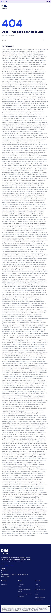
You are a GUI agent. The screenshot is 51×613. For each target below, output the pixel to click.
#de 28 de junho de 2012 (40, 176)
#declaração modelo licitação (26, 186)
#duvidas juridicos (21, 247)
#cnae (9, 133)
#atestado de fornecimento (28, 98)
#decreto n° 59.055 (39, 210)
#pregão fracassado (39, 436)
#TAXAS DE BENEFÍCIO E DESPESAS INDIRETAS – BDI (16, 516)
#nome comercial (37, 386)
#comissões (25, 139)
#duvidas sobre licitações (23, 249)
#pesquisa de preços (21, 414)
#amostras (5, 83)
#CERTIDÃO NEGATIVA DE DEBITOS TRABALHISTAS (21, 124)
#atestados (34, 100)
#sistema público (6, 511)
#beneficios (30, 109)
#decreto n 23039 (33, 201)
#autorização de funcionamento (18, 105)
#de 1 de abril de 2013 (10, 163)
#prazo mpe (5, 425)
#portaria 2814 (25, 417)
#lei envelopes (19, 339)
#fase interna (40, 285)
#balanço (18, 107)
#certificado (5, 128)
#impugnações (38, 298)
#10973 (8, 51)
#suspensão (10, 514)
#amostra (39, 81)
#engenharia (22, 262)
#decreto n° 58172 (17, 210)
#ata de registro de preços (23, 94)
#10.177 (26, 49)
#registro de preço (7, 486)
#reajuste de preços (12, 477)
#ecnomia (33, 249)
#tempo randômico (27, 520)
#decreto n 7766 (6, 204)
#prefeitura (33, 430)
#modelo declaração (11, 382)
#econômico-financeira (36, 251)
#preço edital (10, 429)
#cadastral (29, 111)
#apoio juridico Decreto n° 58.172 (15, 85)
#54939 (19, 57)
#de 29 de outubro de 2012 (37, 178)
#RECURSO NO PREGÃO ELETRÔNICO (25, 479)
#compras (40, 141)
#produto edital (29, 447)
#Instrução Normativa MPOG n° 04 (13, 309)
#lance (9, 324)
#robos (32, 501)
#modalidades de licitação (22, 378)
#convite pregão (20, 152)
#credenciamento (7, 156)
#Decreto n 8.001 (19, 206)
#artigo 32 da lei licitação (25, 88)
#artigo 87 (6, 90)
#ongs (40, 399)
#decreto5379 (24, 225)
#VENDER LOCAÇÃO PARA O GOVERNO (31, 533)
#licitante (4, 357)
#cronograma (32, 158)
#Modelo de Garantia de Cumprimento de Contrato (23, 380)
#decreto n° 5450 (7, 210)
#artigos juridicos (20, 90)
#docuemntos (11, 238)
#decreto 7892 (14, 195)
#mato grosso (44, 363)
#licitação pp (5, 354)
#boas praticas (21, 111)
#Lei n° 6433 (15, 343)
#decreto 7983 (6, 197)
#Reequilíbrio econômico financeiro (33, 481)
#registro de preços (18, 486)
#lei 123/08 (21, 328)
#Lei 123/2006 (29, 328)
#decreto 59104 (33, 191)
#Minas (4, 376)
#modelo (33, 378)
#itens (26, 320)
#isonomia (18, 320)
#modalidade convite (20, 376)
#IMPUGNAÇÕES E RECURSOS (10, 300)
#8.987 (12, 62)
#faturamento (5, 286)
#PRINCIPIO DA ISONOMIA (26, 440)
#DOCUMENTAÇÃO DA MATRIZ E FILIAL (35, 238)
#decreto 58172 (24, 189)
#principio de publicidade (23, 442)
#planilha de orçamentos (23, 415)
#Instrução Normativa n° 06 (28, 315)
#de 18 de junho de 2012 (30, 171)
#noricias (44, 386)
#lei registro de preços (12, 346)
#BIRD (15, 111)
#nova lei (20, 391)
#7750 (39, 58)
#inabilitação (38, 300)
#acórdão (4, 70)
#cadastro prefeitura (23, 113)
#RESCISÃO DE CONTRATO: (33, 494)
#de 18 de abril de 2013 (17, 171)
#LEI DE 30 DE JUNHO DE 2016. (10, 335)
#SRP (35, 513)
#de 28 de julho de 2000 (26, 176)
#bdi (21, 109)
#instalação (39, 305)
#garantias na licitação (39, 292)
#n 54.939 (42, 384)
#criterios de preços (22, 158)
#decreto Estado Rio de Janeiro (18, 201)
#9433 (27, 66)
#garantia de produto (32, 290)
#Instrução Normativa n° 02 (39, 311)
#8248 (19, 64)
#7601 (31, 58)
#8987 (15, 66)
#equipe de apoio (28, 268)
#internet (12, 320)
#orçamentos (13, 400)
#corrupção (22, 154)
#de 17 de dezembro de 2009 (34, 169)
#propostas (25, 453)
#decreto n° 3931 (39, 206)
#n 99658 (8, 386)
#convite (12, 152)
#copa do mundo (36, 152)
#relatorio (30, 490)
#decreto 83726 (24, 197)
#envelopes (39, 264)
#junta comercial (13, 322)
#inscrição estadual (27, 305)
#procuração (5, 447)
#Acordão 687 (11, 72)
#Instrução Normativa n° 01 (23, 311)
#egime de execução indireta (18, 257)
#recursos (39, 479)
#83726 (28, 64)
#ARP (45, 85)
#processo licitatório (41, 445)
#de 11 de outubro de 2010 (20, 165)
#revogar (10, 501)
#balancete (12, 107)
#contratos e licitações (23, 150)
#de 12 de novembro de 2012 (36, 165)
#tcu (31, 516)
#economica (5, 251)
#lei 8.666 (35, 329)
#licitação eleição (23, 350)
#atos (46, 101)
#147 (33, 51)
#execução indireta (33, 272)
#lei (23, 326)
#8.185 (44, 60)
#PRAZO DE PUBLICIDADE (17, 421)
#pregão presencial (15, 438)
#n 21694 (36, 384)
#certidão (15, 120)
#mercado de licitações (21, 372)
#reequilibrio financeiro (8, 483)
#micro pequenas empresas (36, 374)
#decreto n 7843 (26, 204)
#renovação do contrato (15, 492)
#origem (19, 402)
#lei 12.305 (10, 328)
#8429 (33, 64)
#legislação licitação (15, 326)
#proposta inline (6, 453)
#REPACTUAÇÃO (32, 492)
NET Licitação (21, 584)
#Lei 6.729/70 (22, 329)
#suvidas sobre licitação (31, 514)
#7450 (23, 58)
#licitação (4, 350)
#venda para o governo (13, 533)
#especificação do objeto (22, 270)
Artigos (36, 584)
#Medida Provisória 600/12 (17, 367)
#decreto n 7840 (16, 204)
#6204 (7, 58)
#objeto (4, 397)
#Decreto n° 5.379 (7, 208)
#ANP (17, 83)
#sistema (24, 509)
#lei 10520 (39, 326)
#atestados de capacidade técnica (34, 101)
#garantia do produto (11, 292)
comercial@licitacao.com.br (7, 565)
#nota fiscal (8, 387)
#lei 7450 (29, 329)
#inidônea (18, 305)
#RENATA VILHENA (38, 490)
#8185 (7, 64)
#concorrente (22, 144)
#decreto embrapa (29, 199)
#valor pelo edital (19, 531)
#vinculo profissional (12, 535)
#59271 (24, 57)
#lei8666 (24, 346)
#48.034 (33, 55)
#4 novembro (19, 55)
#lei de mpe (5, 337)
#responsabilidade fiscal (20, 496)
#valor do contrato (27, 529)
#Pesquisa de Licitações (8, 414)
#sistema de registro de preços (36, 509)
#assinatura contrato (19, 92)
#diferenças (9, 234)
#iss (23, 320)
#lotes (38, 359)
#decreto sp (15, 225)
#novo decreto (23, 393)
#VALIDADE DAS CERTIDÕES (9, 528)
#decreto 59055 (6, 191)
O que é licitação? (39, 599)
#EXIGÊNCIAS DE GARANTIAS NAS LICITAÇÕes (26, 281)
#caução (4, 120)
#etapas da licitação (22, 272)
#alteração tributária (34, 79)
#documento (25, 240)
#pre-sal (36, 427)
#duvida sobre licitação (16, 245)
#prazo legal (44, 423)
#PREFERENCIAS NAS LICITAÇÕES (29, 434)
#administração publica (18, 75)
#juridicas (26, 322)
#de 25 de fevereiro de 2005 (27, 174)
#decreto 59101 (24, 191)
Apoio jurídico (38, 586)
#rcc (28, 473)
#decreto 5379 (43, 187)
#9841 (31, 66)
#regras (22, 488)
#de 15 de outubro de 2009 (18, 169)
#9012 (23, 66)
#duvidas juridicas (11, 247)
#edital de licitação (7, 255)
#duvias (15, 243)
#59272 (28, 57)
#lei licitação (10, 341)
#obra (11, 399)
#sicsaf (4, 509)
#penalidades (16, 410)
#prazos (31, 427)
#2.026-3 (18, 53)
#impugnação (5, 298)
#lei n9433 (39, 344)
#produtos (37, 447)
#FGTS (12, 286)
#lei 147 (10, 329)
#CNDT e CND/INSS (21, 133)
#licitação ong (12, 352)
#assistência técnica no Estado (33, 92)
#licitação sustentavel (27, 354)
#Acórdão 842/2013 (32, 72)
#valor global (10, 531)
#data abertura (30, 159)
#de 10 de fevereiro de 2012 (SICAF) (27, 163)
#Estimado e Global (10, 272)
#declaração (10, 184)
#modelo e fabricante (23, 382)
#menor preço (26, 371)
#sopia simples (27, 513)
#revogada (5, 501)
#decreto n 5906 (10, 202)
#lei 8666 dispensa (10, 331)
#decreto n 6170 (30, 202)
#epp (44, 264)
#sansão (21, 503)
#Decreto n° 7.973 (28, 215)
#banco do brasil (12, 109)
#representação (42, 492)
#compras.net (14, 143)
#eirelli (28, 257)
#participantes (6, 408)
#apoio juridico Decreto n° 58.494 (34, 85)
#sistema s (31, 511)
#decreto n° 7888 (17, 217)
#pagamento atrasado (8, 404)
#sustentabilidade (20, 514)
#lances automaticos (22, 324)
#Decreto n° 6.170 (28, 212)
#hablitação (5, 296)
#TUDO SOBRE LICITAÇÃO (25, 526)
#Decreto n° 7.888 (7, 215)
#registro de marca (41, 485)
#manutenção (32, 361)
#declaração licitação (12, 186)
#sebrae (31, 503)
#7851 (15, 60)
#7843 (11, 60)
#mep (13, 372)
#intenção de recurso (23, 318)
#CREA (37, 154)
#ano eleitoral (12, 83)
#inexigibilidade (29, 303)
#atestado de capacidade (38, 96)
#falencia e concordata (24, 285)
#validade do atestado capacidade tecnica (29, 528)
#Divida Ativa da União (33, 236)
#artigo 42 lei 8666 (37, 88)
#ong (37, 399)
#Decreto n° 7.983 (7, 217)
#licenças (33, 348)
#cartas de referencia (16, 118)
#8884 (11, 66)
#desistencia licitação (13, 232)
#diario (37, 232)
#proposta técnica (16, 453)
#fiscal (3, 288)
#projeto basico (21, 451)
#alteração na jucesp (12, 79)
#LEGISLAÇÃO (5, 326)
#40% (24, 55)
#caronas (29, 116)
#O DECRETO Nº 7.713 (39, 395)
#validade (42, 526)
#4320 (29, 55)
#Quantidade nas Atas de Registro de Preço (19, 471)
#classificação (38, 131)
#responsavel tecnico (8, 498)
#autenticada (32, 103)
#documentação (19, 238)
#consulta (4, 146)
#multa (24, 384)
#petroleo (38, 414)
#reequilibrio (5, 481)
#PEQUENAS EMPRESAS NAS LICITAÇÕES (13, 412)
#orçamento (5, 400)
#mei (10, 371)
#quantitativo (9, 473)
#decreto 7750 (14, 193)
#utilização (36, 526)
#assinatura (9, 92)
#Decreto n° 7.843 (28, 214)
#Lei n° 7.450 (22, 343)
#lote (34, 359)
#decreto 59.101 (43, 189)
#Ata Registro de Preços (38, 94)
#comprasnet (22, 143)
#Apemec (27, 83)
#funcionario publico (26, 288)
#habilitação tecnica (41, 294)
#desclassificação (40, 225)
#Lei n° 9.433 (10, 344)
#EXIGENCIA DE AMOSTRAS (23, 275)
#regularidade (29, 488)
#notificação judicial (12, 391)
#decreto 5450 (6, 189)
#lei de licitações (43, 335)
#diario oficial (43, 232)
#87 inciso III (42, 64)
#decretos (31, 225)
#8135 (43, 62)
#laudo (31, 324)
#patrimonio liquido (23, 408)
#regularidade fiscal (38, 488)
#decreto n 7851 (35, 204)
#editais (17, 253)
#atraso (4, 103)
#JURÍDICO (33, 322)
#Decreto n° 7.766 (7, 214)
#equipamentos (18, 268)
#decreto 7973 (32, 195)
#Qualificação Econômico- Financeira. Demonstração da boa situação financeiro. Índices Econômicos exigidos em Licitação (23, 466)
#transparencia (6, 526)
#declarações (39, 186)
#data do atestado (11, 161)
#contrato (29, 148)
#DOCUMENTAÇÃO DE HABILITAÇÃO (12, 240)
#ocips (33, 399)
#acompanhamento (37, 68)
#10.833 (30, 49)
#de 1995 (14, 172)
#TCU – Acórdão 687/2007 (14, 518)
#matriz (4, 365)
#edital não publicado (30, 255)
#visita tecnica (27, 535)
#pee (3, 410)
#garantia (11, 290)
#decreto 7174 (6, 193)
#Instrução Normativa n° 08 (18, 316)
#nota (3, 387)
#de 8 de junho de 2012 (23, 182)
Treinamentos (21, 596)
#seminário (11, 505)
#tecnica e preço (27, 518)
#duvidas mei (30, 247)
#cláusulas (5, 133)
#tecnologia (35, 518)
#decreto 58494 (34, 189)
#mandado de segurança (21, 361)
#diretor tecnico (30, 234)
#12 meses (18, 51)
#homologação (13, 296)
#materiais (37, 363)
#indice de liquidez (12, 303)
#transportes (14, 526)
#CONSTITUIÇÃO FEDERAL (40, 144)
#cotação (28, 154)
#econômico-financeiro (8, 253)
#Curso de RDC (13, 159)
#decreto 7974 (41, 195)
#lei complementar (21, 331)
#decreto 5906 (15, 191)
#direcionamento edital (19, 234)
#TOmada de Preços (24, 524)
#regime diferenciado (24, 483)
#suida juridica (42, 513)
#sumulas (4, 514)
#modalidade (9, 376)
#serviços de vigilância (27, 507)
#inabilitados (40, 301)
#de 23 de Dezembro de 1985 (26, 172)
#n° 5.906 (13, 386)
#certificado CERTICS (15, 128)
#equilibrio (5, 266)
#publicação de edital (12, 462)
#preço (41, 427)
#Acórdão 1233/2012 (25, 70)
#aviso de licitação (37, 105)
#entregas (41, 262)
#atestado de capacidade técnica (11, 98)
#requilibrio (22, 494)
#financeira (37, 286)
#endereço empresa (12, 262)
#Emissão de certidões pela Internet (20, 258)
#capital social (37, 115)
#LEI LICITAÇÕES (19, 341)
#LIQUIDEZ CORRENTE (29, 357)
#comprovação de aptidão (33, 143)
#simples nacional (11, 509)
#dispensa (39, 234)
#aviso (29, 105)
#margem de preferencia (26, 363)
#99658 (40, 66)
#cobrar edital (26, 135)
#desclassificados (7, 229)
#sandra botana (6, 503)
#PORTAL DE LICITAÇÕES (8, 417)
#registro (33, 485)
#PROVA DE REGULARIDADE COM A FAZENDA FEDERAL (26, 458)
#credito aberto (16, 156)
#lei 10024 (27, 326)
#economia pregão (41, 249)
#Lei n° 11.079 (7, 343)
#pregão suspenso (27, 438)
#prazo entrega (15, 423)
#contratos (45, 148)
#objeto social (6, 399)
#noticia (14, 387)
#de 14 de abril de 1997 (20, 167)
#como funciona (33, 139)
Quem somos (4, 584)
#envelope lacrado (31, 264)
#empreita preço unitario (9, 260)
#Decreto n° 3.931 (29, 206)
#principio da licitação (39, 440)
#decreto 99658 (33, 197)
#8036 (39, 62)
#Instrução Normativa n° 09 (34, 316)
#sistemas (37, 511)
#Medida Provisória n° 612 (21, 369)
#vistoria (33, 535)
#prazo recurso (13, 427)
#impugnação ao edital (16, 298)
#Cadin (31, 113)
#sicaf (45, 507)
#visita (20, 535)
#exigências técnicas (29, 283)
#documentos (34, 240)
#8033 (35, 62)
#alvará (14, 81)
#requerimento (15, 494)
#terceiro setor (37, 520)
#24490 (35, 53)
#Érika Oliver (37, 268)
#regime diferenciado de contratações (19, 485)
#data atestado (39, 159)
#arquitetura (5, 87)
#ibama (28, 296)
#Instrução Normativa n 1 (8, 311)
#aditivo (9, 75)
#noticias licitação (32, 389)
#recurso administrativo (8, 479)
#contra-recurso (29, 146)
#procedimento (42, 443)
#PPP (14, 419)
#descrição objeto (26, 229)
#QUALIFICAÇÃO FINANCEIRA (15, 468)
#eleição (32, 257)
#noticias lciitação (21, 389)
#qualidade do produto (8, 464)
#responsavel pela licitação (35, 496)
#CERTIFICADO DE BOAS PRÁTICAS (30, 128)
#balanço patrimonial (36, 107)
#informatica (11, 305)
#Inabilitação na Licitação (23, 301)
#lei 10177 (33, 326)
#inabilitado (33, 301)
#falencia (14, 285)
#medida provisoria (33, 365)
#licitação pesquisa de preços (39, 352)
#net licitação (25, 386)
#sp (33, 513)
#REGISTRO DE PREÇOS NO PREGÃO (34, 486)
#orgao (36, 400)
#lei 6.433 (15, 329)
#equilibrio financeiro (29, 266)
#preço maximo (11, 430)
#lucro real (11, 361)
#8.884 (8, 62)
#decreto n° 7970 (27, 217)
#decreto (4, 187)
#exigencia (13, 275)
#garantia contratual (20, 290)
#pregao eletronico (7, 436)
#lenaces (4, 348)
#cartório (25, 118)
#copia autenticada (7, 154)
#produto (12, 447)
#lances (14, 324)
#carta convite (36, 116)
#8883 (7, 66)
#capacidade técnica (26, 115)
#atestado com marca (24, 96)
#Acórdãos (10, 73)
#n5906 (19, 386)
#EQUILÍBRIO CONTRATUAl (15, 266)
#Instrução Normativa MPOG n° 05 (32, 309)
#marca (11, 363)
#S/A (36, 501)
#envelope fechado (20, 264)
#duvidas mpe (39, 247)
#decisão (4, 184)
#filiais (28, 286)
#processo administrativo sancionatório (13, 445)
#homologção (21, 296)
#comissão (13, 137)
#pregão (41, 434)
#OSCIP (24, 402)
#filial (32, 286)
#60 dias (37, 57)
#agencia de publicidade (32, 75)
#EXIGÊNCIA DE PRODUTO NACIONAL (26, 279)
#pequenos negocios (30, 412)
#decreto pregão (29, 223)
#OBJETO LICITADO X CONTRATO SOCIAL (33, 397)
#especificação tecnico (35, 270)
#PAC (28, 402)
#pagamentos (33, 404)
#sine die (19, 509)
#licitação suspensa (14, 354)
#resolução (10, 496)
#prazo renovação (23, 427)
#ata (44, 92)
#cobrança (37, 133)
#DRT (37, 242)
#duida (41, 242)
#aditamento (31, 73)
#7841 (7, 60)
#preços (27, 430)
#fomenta (8, 288)
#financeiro (44, 286)
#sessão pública (38, 507)
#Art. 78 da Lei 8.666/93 (16, 87)
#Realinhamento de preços (25, 477)
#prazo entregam (24, 423)
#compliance (33, 141)
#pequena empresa (25, 410)
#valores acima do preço (31, 531)
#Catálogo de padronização (36, 118)
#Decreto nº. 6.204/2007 (9, 223)
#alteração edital (30, 77)
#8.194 (3, 62)
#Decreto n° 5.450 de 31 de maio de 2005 (24, 208)
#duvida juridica (26, 243)
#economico (25, 251)
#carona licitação (21, 116)
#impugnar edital (29, 300)
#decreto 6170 (42, 191)
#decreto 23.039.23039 (13, 187)
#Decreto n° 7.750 (38, 212)
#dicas (3, 234)
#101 (34, 49)
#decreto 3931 (35, 187)
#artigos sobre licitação (31, 90)
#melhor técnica (16, 371)
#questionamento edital (20, 473)
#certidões (43, 126)
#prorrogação (33, 453)
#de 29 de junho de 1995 (23, 178)
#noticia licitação (22, 387)
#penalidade (8, 410)
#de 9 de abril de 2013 (37, 182)
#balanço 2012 (25, 107)
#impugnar (22, 300)
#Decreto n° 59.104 (17, 212)
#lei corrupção (34, 333)
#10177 (38, 49)
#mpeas (36, 382)
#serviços (4, 507)
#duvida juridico (36, 243)
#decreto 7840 (31, 193)
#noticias (13, 389)
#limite (16, 357)
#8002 (26, 62)
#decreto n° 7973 (37, 217)
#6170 (45, 57)
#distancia (11, 236)
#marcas (16, 363)
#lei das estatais (43, 333)
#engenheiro (29, 262)
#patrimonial (13, 408)
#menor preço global (36, 371)
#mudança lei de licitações (14, 384)
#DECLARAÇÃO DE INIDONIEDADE (24, 184)
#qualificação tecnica (29, 468)
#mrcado (4, 384)
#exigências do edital (17, 283)
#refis (16, 483)
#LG (8, 348)
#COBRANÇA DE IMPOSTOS (14, 135)
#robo (28, 501)
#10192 (46, 49)
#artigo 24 (33, 87)
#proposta (30, 451)
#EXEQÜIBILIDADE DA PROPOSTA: (28, 273)
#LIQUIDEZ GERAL (41, 357)
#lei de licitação (33, 335)
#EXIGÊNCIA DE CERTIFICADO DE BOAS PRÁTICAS (20, 277)
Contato (3, 586)
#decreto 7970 (23, 195)
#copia (43, 152)
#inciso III (4, 303)
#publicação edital (23, 462)
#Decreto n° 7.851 (38, 214)
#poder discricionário (40, 415)
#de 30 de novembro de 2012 (24, 180)
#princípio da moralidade (9, 442)
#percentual (39, 412)
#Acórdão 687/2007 (21, 72)
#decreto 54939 (15, 189)
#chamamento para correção (21, 131)
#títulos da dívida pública (37, 522)
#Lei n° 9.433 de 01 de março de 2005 (24, 344)
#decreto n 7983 (9, 206)
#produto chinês (19, 447)
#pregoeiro (35, 438)
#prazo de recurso (29, 421)
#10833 (4, 51)
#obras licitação (22, 399)
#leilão (30, 346)
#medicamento (13, 365)
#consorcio (29, 144)
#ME (7, 365)
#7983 (36, 60)
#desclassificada (23, 227)
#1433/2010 (29, 51)
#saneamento (15, 503)
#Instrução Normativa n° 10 (9, 318)
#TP (31, 524)
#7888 (19, 60)
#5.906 (14, 57)
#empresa (26, 260)
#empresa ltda (33, 260)
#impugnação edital (28, 298)
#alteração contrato (19, 77)
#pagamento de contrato (21, 404)
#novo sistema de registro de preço (16, 395)
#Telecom (42, 518)
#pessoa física (31, 414)
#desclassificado (33, 227)
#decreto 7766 (23, 193)
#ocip (29, 399)
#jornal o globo (32, 320)
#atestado (14, 96)
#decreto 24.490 (25, 187)
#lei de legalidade (24, 335)
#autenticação (24, 103)
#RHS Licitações (21, 501)
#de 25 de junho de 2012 (12, 176)
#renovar (25, 492)
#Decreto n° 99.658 (12, 219)
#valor (43, 528)
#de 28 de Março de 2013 (9, 178)
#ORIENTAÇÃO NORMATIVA (9, 402)
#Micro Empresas (23, 374)
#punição (39, 462)
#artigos (12, 90)
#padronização (34, 402)
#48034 (38, 55)
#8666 (37, 64)
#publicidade (32, 462)
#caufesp (9, 120)
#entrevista (5, 264)
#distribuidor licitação (21, 236)
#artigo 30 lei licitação (11, 88)
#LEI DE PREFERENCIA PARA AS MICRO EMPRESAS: (22, 337)
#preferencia (40, 430)
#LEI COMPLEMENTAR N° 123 (22, 333)
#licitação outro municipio (23, 352)
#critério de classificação (33, 156)
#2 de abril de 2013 (10, 53)
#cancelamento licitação (13, 115)
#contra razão (20, 146)
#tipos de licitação (24, 522)
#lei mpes (41, 341)
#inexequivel (21, 303)
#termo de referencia (13, 522)
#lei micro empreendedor (31, 341)
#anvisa (22, 83)
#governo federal (6, 294)
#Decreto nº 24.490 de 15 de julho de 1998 (34, 221)
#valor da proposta (16, 529)
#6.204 (33, 57)
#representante (6, 494)
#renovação (5, 492)
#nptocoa (29, 395)
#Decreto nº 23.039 (16, 221)
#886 (3, 66)
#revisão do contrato (29, 500)
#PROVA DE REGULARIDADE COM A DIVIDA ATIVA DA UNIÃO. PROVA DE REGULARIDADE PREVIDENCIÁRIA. (23, 456)
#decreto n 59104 (20, 202)
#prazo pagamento (14, 425)
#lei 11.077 (45, 326)
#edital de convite (40, 253)
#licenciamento (40, 348)
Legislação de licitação (40, 597)
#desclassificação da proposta (10, 227)
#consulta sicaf (12, 146)
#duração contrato (7, 243)
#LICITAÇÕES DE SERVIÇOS (13, 356)
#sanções (40, 501)
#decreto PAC (20, 223)
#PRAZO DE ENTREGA (36, 419)
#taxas (44, 514)
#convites (28, 152)
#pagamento (42, 402)
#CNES (28, 133)
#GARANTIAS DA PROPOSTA (25, 292)
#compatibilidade (14, 141)
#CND (13, 133)
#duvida (19, 243)
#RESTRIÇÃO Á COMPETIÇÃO (22, 498)
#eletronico (38, 257)
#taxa (40, 514)
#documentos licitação (13, 242)
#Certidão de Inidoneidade (28, 122)
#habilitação (21, 294)
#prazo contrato (25, 419)
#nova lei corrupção (29, 391)
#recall (36, 477)
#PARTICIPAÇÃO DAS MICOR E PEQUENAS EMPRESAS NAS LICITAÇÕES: (21, 406)
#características (6, 116)
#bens (35, 109)
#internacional (6, 320)
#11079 (13, 51)
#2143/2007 (25, 53)
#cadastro (35, 111)
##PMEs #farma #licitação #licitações (12, 49)
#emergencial (5, 258)
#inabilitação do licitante (8, 301)
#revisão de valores (17, 500)
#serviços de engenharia (14, 507)
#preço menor (20, 430)
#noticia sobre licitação (33, 387)
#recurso (40, 477)
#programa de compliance (26, 449)
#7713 (35, 58)
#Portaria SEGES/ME (7, 419)
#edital (22, 253)
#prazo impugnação (35, 423)
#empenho (33, 258)
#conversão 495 (35, 150)
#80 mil (16, 62)
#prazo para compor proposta (28, 425)
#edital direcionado (18, 255)
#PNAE (32, 415)
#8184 (3, 64)
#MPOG (45, 382)
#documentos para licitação (28, 242)
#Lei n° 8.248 (30, 343)
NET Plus (20, 586)
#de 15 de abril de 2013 (33, 167)
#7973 (27, 60)
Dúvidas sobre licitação (40, 589)
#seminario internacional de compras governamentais (29, 505)
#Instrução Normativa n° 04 (9, 313)
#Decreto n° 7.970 (17, 215)
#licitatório (10, 357)
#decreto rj (9, 225)
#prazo (19, 419)
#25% (39, 53)
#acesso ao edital (27, 68)
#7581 (27, 58)
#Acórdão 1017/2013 (13, 70)
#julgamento (5, 322)
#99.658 (35, 66)
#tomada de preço (13, 524)
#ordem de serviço (22, 400)
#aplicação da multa (36, 83)
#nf (31, 386)
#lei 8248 (40, 329)
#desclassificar (16, 229)
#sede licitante (38, 503)
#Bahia (7, 107)
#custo (20, 159)
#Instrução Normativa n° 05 (12, 315)
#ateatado (8, 96)
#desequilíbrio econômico (13, 230)
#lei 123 (16, 328)
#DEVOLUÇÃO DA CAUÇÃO (27, 232)
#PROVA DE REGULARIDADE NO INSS (26, 460)
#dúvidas (26, 245)
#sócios (9, 513)
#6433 (11, 58)
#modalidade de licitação (33, 376)
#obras (16, 399)
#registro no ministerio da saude (11, 488)
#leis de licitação (39, 346)
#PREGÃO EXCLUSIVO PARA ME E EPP (23, 436)
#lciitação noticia (40, 324)
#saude (26, 503)
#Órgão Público (43, 400)
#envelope (11, 264)
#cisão (31, 131)
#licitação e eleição (13, 350)
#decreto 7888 (6, 195)
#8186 (11, 64)
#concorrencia (13, 144)
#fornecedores (16, 288)
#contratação (38, 146)
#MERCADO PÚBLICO (35, 372)
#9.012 (19, 66)
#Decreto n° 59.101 (7, 212)
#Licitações (36, 354)
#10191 (42, 49)
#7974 (31, 60)
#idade (32, 296)
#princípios (33, 442)
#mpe (31, 382)
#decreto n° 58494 (28, 210)
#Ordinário (31, 400)
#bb (18, 109)
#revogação (38, 500)
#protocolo (10, 455)
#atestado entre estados (24, 100)
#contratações (21, 148)
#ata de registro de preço (9, 94)
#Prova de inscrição (19, 455)
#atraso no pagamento (12, 103)
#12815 (23, 51)
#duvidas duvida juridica (35, 245)
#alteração (10, 77)
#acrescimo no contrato (20, 73)
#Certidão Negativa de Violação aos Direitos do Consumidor (23, 126)
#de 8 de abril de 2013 (11, 182)
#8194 (15, 64)
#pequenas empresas (37, 410)
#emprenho (19, 260)
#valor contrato (6, 529)
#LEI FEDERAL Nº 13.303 (29, 339)
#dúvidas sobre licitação (8, 249)
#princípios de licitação (30, 443)
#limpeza (20, 357)
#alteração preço (23, 79)
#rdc (31, 473)
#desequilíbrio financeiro (28, 230)
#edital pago (39, 255)
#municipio (30, 384)
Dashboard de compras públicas (25, 594)
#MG (7, 374)
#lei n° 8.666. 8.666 (39, 343)
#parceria (40, 404)
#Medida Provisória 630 (32, 367)
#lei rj (20, 346)
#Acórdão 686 (35, 70)
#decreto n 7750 (40, 202)
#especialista (10, 270)
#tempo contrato (6, 520)
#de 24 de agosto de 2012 (11, 174)
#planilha (12, 415)
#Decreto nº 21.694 (23, 219)
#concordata (5, 144)
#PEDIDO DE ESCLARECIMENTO (37, 408)
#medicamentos (22, 365)
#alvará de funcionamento (23, 81)
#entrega (35, 262)
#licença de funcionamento (22, 348)
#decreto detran (19, 199)
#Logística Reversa (27, 359)
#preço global (19, 429)
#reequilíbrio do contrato (16, 481)
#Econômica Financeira (15, 251)
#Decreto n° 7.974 (38, 215)
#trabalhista (36, 524)
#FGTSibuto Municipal (20, 286)
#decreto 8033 (14, 197)
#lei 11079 (4, 328)
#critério (23, 156)
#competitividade (25, 141)
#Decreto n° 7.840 (17, 214)
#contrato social (36, 148)
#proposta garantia (38, 451)
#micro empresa (13, 374)
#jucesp (39, 320)
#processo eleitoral (29, 445)
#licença (12, 348)
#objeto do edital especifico (14, 397)
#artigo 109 (26, 87)
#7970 (23, 60)
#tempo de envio (16, 520)
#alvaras (33, 81)
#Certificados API (24, 129)
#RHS (15, 501)
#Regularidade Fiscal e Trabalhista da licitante (14, 490)
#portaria (18, 417)
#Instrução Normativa (8, 307)
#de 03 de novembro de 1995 (25, 161)
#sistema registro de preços (19, 511)
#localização (17, 359)
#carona (13, 116)
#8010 (30, 62)
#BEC (24, 109)
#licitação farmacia (34, 350)
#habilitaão (15, 294)
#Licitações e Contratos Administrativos (33, 356)
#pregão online (6, 438)
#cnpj (32, 133)
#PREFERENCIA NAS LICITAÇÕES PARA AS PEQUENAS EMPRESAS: (19, 432)
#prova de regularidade (31, 455)
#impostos (38, 296)
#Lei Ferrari (40, 339)
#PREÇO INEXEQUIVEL (29, 429)
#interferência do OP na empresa (38, 318)
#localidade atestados (8, 359)
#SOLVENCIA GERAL (17, 513)
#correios (15, 154)
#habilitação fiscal (31, 294)
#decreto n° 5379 (41, 208)
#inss (34, 305)
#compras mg (5, 143)
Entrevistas (37, 592)
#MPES (40, 382)
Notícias (36, 594)
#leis (33, 346)
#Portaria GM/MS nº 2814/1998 (38, 417)
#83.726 (23, 64)
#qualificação (18, 464)
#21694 (31, 53)
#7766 (43, 58)
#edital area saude (29, 253)
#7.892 (19, 58)
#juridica (21, 322)
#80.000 (21, 62)
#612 (41, 57)
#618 (3, 58)
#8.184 (40, 60)
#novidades (15, 393)
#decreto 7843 (40, 193)
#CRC (33, 154)
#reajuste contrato (32, 475)
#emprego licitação (41, 258)
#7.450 (15, 58)
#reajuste (24, 475)
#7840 (3, 60)
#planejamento (6, 415)
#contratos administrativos (9, 150)
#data (24, 159)
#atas (3, 96)
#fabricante (8, 285)
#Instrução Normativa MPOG (22, 307)
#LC (34, 324)
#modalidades (11, 378)
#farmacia (34, 285)
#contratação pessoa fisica (9, 148)
